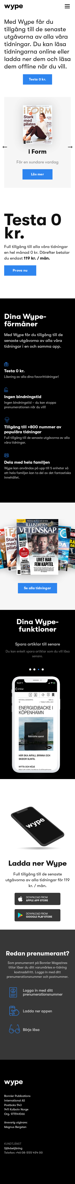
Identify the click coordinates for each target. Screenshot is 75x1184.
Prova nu (20, 270)
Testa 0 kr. (37, 79)
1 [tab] (30, 669)
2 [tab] (34, 669)
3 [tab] (39, 669)
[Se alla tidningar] (37, 547)
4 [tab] (43, 669)
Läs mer (37, 174)
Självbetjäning (13, 1148)
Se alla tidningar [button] (37, 588)
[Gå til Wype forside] (37, 1083)
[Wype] (13, 7)
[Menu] (67, 6)
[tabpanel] (37, 649)
